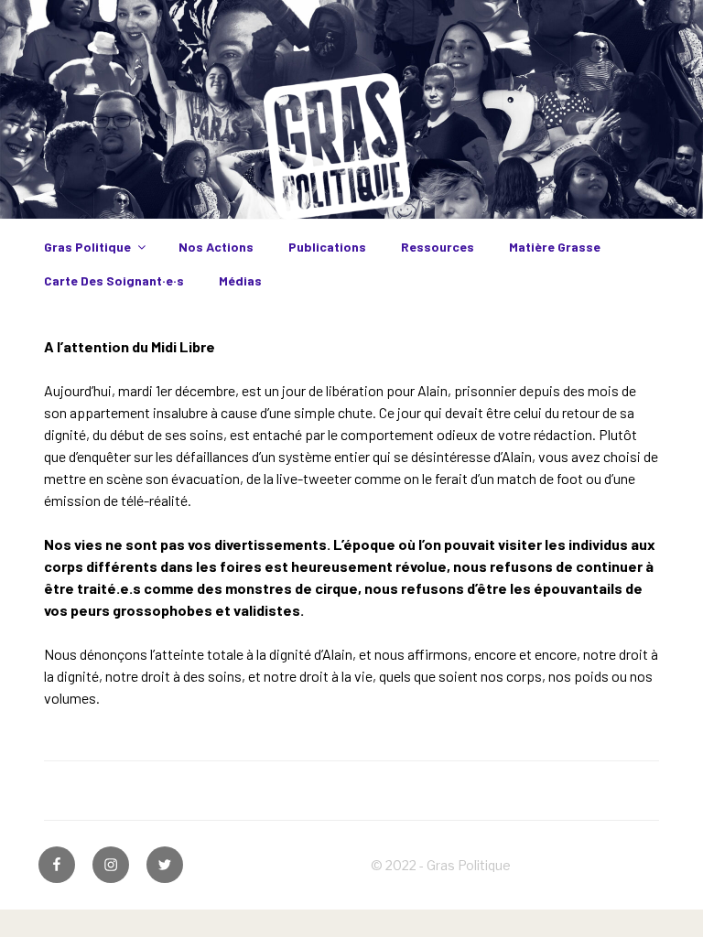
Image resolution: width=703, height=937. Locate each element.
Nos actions (216, 246)
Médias (240, 280)
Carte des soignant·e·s (114, 280)
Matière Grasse (554, 246)
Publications (327, 246)
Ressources (437, 246)
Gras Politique (87, 246)
